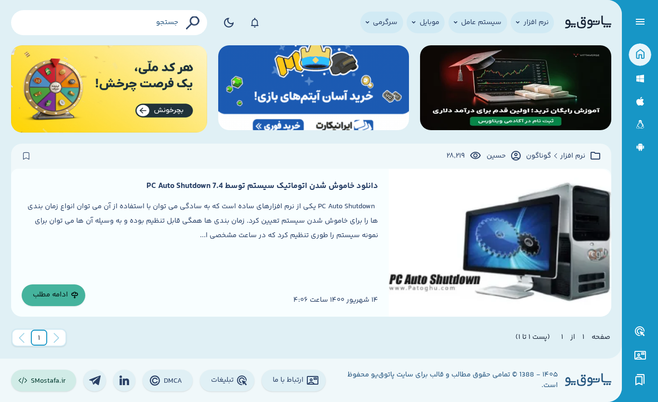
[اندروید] (640, 147)
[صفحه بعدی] (22, 338)
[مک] (640, 101)
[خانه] (640, 54)
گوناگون (538, 156)
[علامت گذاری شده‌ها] (640, 380)
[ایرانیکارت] (313, 89)
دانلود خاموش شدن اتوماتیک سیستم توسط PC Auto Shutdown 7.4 (262, 186)
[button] (39, 338)
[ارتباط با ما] (640, 355)
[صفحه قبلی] (56, 338)
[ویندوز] (640, 78)
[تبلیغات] (640, 331)
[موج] (515, 89)
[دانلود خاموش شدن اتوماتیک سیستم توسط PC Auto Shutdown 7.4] (500, 243)
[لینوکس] (640, 124)
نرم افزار (572, 156)
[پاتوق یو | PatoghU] (588, 22)
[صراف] (109, 89)
